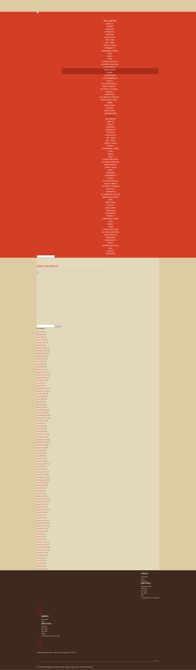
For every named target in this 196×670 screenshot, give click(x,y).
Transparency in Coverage (150, 598)
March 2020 (41, 407)
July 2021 (40, 383)
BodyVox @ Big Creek (109, 100)
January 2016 (41, 496)
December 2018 (42, 440)
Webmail (144, 589)
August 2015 (41, 504)
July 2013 (40, 534)
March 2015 (41, 507)
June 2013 (40, 536)
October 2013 (41, 528)
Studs (109, 53)
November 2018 (42, 442)
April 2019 (40, 429)
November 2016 (42, 480)
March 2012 (41, 569)
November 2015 (42, 501)
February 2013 (42, 542)
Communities (110, 32)
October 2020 (41, 394)
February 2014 (42, 520)
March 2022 (41, 369)
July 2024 (40, 332)
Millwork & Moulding (109, 64)
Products (110, 146)
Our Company (110, 119)
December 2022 (42, 351)
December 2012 (42, 547)
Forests (109, 81)
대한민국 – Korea (109, 45)
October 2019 (41, 421)
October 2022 (41, 356)
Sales (143, 579)
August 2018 (41, 448)
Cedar (109, 59)
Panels (110, 56)
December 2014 (42, 509)
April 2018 (40, 458)
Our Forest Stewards (109, 89)
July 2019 (40, 423)
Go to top (156, 660)
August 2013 (41, 531)
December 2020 (42, 388)
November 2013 (42, 526)
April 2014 (40, 518)
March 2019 (41, 431)
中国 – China (109, 40)
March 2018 (41, 461)
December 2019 (42, 415)
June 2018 (40, 453)
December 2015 (42, 499)
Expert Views (109, 105)
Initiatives (110, 34)
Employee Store (146, 586)
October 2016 (41, 483)
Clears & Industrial (110, 61)
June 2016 (40, 488)
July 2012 (40, 558)
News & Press (109, 111)
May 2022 (40, 364)
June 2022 (40, 361)
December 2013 (42, 523)
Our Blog (109, 108)
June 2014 (40, 515)
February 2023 (42, 348)
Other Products (109, 67)
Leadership (109, 29)
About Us (109, 24)
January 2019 (41, 437)
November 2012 (42, 550)
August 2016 (41, 485)
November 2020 (42, 391)
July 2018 (40, 450)
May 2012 (40, 563)
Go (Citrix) (144, 591)
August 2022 (41, 359)
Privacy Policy (86, 667)
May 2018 (40, 456)
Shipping (144, 581)
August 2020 (41, 396)
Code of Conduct (109, 86)
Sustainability (110, 175)
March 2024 (41, 340)
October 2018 (41, 445)
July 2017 (40, 466)
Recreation (110, 210)
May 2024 (40, 334)
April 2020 (40, 404)
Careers (109, 26)
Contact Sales (109, 70)
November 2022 (42, 353)
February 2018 (42, 464)
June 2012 (40, 561)
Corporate (144, 577)
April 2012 (40, 566)
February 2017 (42, 472)
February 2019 (42, 434)
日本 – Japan (109, 42)
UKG (142, 595)
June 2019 (40, 426)
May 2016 (40, 491)
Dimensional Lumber (110, 51)
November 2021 (42, 377)
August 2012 (41, 555)
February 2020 (42, 410)
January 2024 (41, 342)
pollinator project (109, 84)
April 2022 (40, 367)
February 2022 (42, 372)
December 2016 (42, 477)
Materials (110, 92)
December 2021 (42, 375)
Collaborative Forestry (109, 97)
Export (110, 72)
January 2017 (41, 474)
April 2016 (40, 493)
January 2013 (41, 545)
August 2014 (41, 512)
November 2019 (42, 418)
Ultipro (43, 633)
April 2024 (40, 337)
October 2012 (41, 553)
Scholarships (109, 37)
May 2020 (40, 402)
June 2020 (40, 399)
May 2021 (40, 386)
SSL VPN (144, 593)
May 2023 (40, 345)
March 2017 (41, 469)
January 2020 (41, 413)
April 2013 (40, 539)
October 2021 (41, 380)
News (110, 200)
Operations (110, 173)
